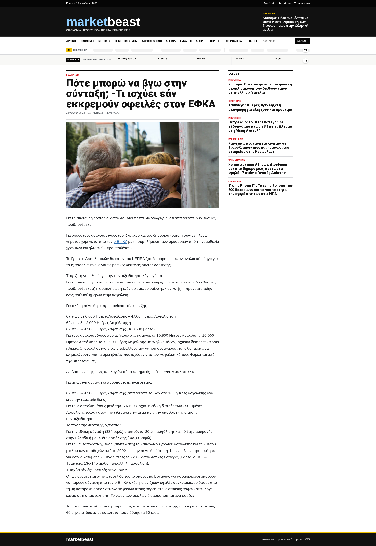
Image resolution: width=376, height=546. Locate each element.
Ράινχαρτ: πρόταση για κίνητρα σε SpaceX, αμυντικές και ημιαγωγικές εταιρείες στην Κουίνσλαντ (258, 147)
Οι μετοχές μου (126, 41)
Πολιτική (216, 41)
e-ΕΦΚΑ (120, 241)
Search (302, 41)
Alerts (171, 41)
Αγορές (201, 41)
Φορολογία (234, 41)
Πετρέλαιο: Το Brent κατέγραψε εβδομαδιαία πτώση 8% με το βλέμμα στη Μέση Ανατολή (260, 126)
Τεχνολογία (269, 3)
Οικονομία (87, 41)
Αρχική (71, 41)
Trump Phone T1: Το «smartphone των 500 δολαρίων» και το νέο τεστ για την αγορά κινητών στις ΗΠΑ (260, 189)
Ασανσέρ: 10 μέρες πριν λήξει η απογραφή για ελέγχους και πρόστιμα (260, 107)
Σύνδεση (186, 41)
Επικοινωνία (267, 539)
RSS (307, 539)
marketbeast (79, 539)
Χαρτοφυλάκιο (151, 41)
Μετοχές (104, 41)
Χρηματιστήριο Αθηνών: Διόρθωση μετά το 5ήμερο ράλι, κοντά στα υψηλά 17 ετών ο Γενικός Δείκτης (257, 168)
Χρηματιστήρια (302, 3)
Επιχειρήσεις (255, 41)
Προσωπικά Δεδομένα (289, 539)
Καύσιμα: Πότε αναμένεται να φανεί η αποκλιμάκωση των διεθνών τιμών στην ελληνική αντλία (260, 88)
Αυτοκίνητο (285, 3)
